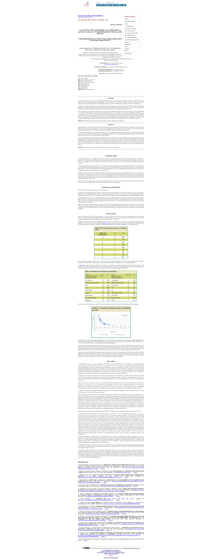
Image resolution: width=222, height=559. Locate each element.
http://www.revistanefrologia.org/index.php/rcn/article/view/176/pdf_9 (103, 513)
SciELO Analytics (131, 21)
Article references (131, 30)
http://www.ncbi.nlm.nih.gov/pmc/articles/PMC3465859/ (92, 520)
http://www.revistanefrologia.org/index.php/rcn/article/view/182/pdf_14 (95, 500)
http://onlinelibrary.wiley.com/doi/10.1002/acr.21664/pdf (99, 496)
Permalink (129, 53)
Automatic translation (132, 37)
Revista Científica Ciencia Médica (90, 16)
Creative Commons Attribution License (132, 548)
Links (102, 468)
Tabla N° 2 (82, 265)
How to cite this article (132, 33)
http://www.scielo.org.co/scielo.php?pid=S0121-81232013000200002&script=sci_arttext (100, 477)
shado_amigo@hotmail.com (111, 64)
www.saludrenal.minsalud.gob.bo (122, 472)
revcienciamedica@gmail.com (111, 557)
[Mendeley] (126, 48)
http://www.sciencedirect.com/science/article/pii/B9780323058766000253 (121, 503)
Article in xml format (131, 28)
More (128, 48)
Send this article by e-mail (133, 39)
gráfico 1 (136, 304)
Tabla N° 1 (105, 223)
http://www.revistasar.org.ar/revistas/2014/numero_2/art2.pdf (115, 486)
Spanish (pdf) (130, 26)
